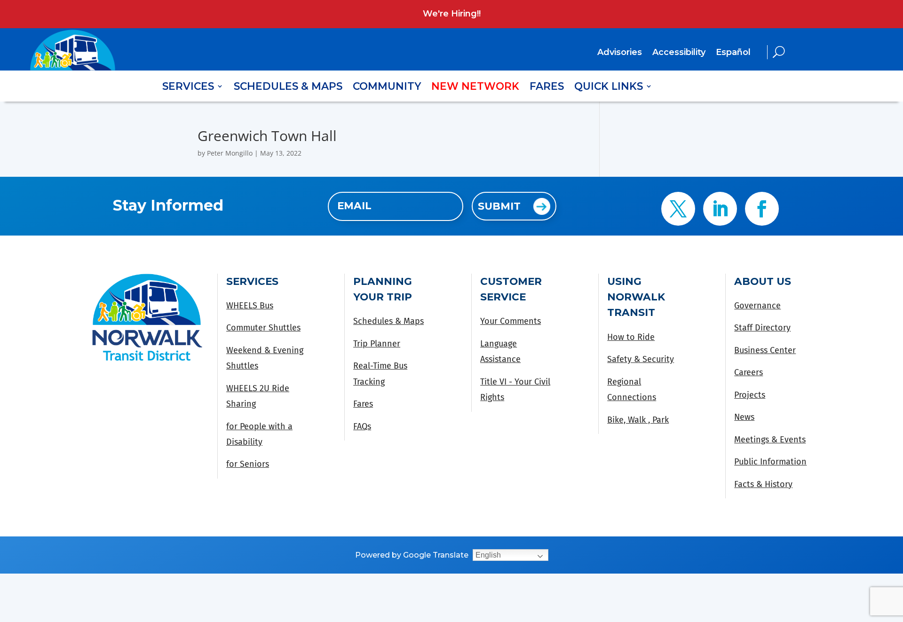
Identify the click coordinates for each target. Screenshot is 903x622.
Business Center (765, 350)
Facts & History (763, 484)
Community (387, 87)
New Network (475, 87)
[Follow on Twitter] (678, 209)
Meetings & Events (770, 439)
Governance (757, 305)
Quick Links (608, 87)
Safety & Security (640, 359)
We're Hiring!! (452, 13)
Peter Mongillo (230, 153)
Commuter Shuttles (263, 328)
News (744, 417)
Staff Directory (762, 328)
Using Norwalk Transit (636, 297)
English (488, 555)
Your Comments (510, 321)
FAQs (362, 426)
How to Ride (631, 337)
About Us (762, 281)
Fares (547, 87)
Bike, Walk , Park (638, 420)
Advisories (619, 53)
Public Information (770, 462)
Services (188, 87)
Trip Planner (376, 344)
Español (733, 52)
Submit (499, 206)
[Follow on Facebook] (762, 209)
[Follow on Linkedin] (720, 209)
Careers (748, 372)
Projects (749, 395)
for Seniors (247, 464)
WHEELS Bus (249, 305)
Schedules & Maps (288, 87)
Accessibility (678, 53)
